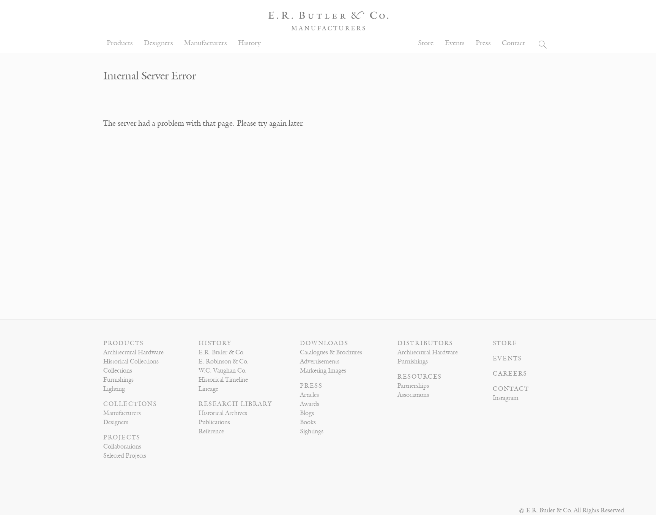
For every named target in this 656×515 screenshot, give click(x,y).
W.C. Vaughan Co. (222, 370)
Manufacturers (205, 43)
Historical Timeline (223, 380)
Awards (309, 404)
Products (120, 43)
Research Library (235, 404)
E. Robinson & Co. (223, 361)
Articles (309, 395)
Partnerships (413, 386)
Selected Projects (124, 456)
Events (455, 43)
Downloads (324, 343)
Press (483, 43)
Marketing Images (323, 370)
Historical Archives (223, 413)
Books (308, 422)
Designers (158, 43)
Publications (214, 422)
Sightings (311, 431)
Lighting (114, 389)
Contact (513, 43)
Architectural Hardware (133, 352)
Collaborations (122, 446)
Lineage (208, 389)
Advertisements (319, 361)
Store (426, 43)
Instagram (506, 398)
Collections (117, 370)
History (249, 43)
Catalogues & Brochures (331, 352)
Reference (211, 431)
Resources (419, 377)
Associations (413, 395)
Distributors (425, 343)
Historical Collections (131, 361)
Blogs (307, 413)
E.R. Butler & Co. (221, 352)
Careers (510, 374)
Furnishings (118, 380)
